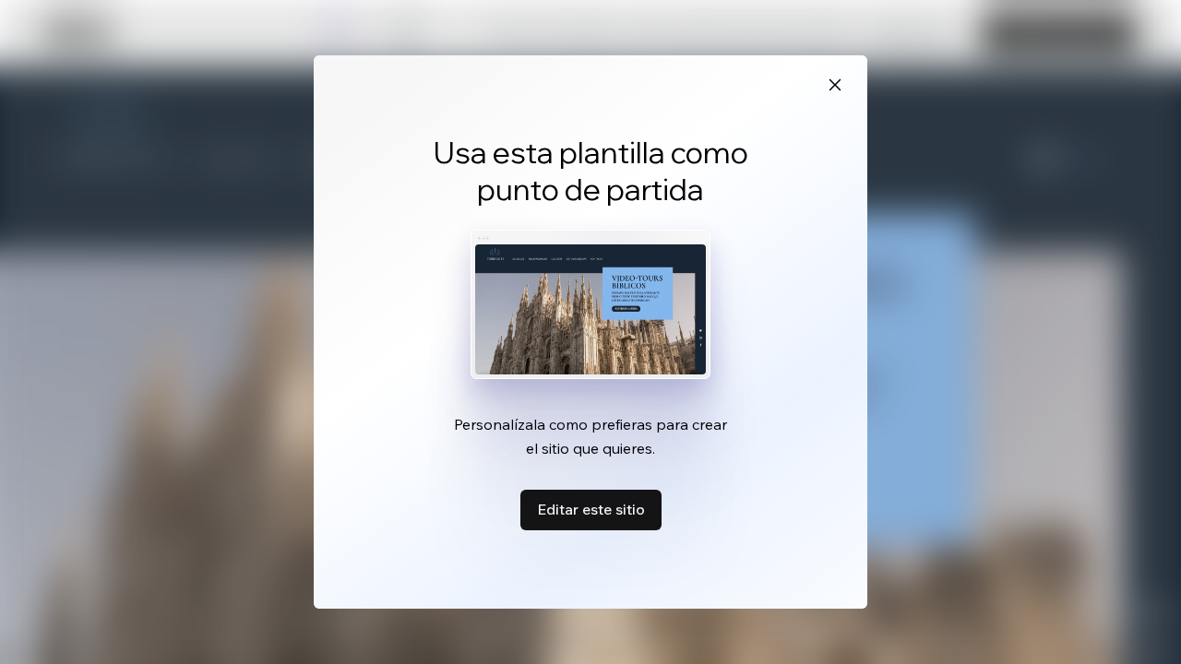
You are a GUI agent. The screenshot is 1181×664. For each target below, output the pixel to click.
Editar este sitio (591, 509)
